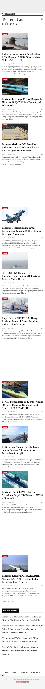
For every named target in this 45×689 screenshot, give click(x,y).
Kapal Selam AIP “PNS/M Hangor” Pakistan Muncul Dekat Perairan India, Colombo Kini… (21, 321)
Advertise (24, 672)
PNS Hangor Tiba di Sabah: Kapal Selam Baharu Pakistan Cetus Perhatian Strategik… (21, 450)
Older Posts (10, 602)
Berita (5, 34)
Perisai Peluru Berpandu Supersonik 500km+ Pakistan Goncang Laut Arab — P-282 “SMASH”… (22, 405)
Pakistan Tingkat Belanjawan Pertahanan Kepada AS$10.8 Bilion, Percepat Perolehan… (21, 231)
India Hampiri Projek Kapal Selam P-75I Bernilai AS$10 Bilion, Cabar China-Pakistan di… (21, 57)
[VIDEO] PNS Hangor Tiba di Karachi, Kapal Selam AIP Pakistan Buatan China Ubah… (21, 276)
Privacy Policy (35, 672)
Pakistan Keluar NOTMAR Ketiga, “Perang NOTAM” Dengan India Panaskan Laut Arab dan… (21, 579)
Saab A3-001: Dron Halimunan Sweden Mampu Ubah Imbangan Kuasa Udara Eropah (20, 650)
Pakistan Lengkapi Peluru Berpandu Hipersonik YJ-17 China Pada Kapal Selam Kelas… (22, 102)
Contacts (15, 672)
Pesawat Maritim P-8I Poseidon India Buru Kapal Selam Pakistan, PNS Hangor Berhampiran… (21, 147)
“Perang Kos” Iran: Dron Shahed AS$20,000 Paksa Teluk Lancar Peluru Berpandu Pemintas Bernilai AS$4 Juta (22, 629)
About (7, 672)
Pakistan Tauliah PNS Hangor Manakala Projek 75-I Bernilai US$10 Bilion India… (22, 495)
